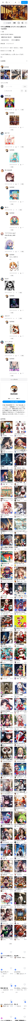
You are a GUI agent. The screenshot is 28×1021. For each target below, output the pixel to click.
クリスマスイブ (10, 43)
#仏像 (21, 47)
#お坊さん (16, 47)
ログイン (24, 2)
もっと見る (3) (14, 379)
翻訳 (1, 57)
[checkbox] (5, 90)
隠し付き (8, 90)
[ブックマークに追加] (18, 22)
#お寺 (11, 47)
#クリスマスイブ (5, 47)
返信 (23, 109)
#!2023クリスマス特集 (6, 50)
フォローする (14, 402)
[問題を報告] (18, 110)
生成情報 (3, 61)
